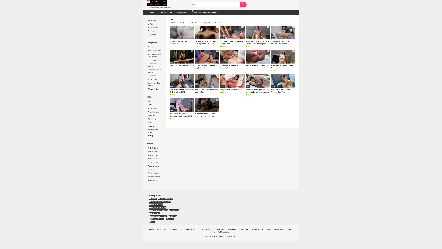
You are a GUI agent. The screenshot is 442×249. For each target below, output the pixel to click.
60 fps (150, 105)
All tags (151, 136)
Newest (153, 20)
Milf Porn (174, 216)
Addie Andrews (153, 166)
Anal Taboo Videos (154, 51)
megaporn (232, 229)
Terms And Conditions (221, 232)
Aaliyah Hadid (153, 148)
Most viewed (154, 28)
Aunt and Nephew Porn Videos (154, 55)
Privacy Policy (257, 229)
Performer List (166, 13)
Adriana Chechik (154, 177)
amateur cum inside (153, 131)
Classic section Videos (153, 65)
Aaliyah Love (152, 152)
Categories (181, 13)
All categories (153, 89)
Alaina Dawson (153, 112)
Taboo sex (170, 219)
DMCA (290, 229)
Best (152, 24)
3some (150, 101)
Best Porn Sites (213, 13)
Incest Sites (190, 229)
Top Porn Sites (204, 229)
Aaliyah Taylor (153, 155)
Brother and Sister (154, 60)
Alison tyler (152, 119)
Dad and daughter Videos (154, 71)
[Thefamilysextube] (157, 3)
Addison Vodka (153, 173)
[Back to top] (434, 242)
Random (153, 35)
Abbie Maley (152, 108)
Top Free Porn (218, 229)
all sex (150, 123)
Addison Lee (152, 169)
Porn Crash (243, 229)
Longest (153, 31)
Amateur (151, 47)
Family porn (152, 76)
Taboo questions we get (275, 229)
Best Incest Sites (176, 229)
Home (152, 13)
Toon (153, 222)
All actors (152, 180)
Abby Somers (153, 162)
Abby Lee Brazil (153, 159)
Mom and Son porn (157, 219)
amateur (151, 126)
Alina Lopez (152, 115)
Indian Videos (153, 79)
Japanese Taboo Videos (154, 84)
